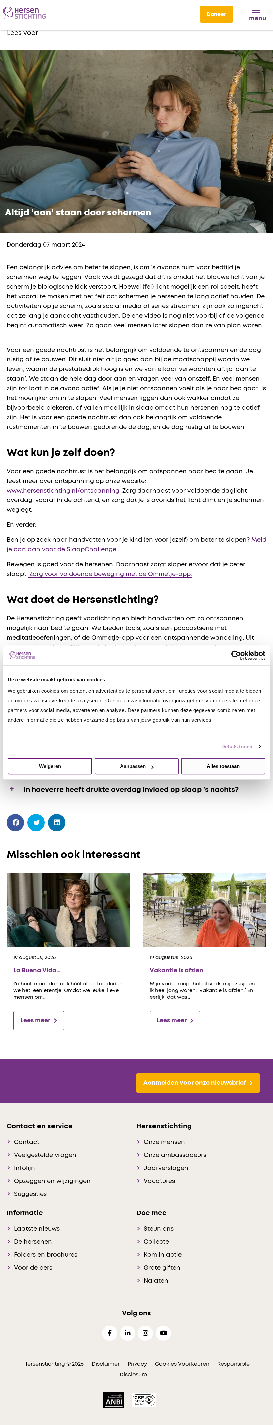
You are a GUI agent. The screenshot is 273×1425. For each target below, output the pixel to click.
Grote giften (162, 1268)
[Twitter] (36, 823)
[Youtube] (163, 1333)
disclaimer (106, 1364)
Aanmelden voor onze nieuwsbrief (194, 1083)
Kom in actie (163, 1255)
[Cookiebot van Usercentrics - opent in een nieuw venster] (236, 655)
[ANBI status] (114, 1399)
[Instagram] (145, 1333)
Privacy (137, 1364)
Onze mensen (164, 1142)
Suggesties (30, 1194)
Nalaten (156, 1281)
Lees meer (35, 1021)
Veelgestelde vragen (45, 1155)
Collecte (156, 1242)
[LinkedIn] (56, 823)
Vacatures (159, 1181)
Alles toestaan (223, 766)
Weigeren (50, 766)
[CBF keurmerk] (144, 1399)
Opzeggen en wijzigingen (52, 1181)
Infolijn (24, 1168)
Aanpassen (133, 766)
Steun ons (159, 1229)
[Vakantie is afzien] (204, 910)
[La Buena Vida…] (68, 910)
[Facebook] (15, 823)
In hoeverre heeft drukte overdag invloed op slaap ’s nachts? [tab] (131, 790)
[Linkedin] (127, 1333)
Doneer (216, 14)
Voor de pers (33, 1268)
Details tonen (236, 746)
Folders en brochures (45, 1255)
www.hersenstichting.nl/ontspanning (63, 491)
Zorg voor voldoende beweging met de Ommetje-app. (110, 574)
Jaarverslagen (166, 1168)
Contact (26, 1142)
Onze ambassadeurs (175, 1155)
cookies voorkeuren (183, 1364)
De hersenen (33, 1242)
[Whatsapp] (77, 821)
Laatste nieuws (37, 1229)
